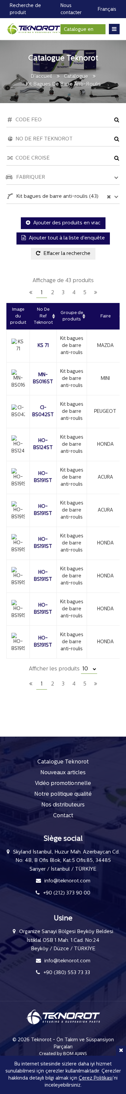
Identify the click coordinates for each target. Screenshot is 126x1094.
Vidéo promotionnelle (63, 783)
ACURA (105, 477)
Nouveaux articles (63, 773)
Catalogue (76, 76)
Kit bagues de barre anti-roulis (71, 345)
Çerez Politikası (96, 1078)
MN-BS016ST (43, 379)
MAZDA (105, 345)
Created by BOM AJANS (63, 1054)
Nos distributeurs (63, 805)
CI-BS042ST (43, 411)
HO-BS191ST (43, 477)
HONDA (105, 444)
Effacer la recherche (66, 253)
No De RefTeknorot (43, 316)
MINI (105, 378)
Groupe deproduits (71, 316)
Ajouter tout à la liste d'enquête (66, 238)
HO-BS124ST (43, 444)
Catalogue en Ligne (78, 30)
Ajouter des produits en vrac (66, 223)
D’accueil (41, 76)
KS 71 (43, 345)
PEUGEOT (105, 411)
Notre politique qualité (63, 794)
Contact (63, 816)
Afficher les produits (55, 669)
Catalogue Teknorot (63, 762)
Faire (105, 316)
